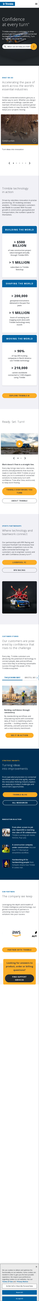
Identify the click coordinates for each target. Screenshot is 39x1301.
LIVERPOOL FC (19, 562)
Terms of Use (7, 1282)
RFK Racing (19, 570)
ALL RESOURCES (20, 803)
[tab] (13, 163)
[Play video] (19, 443)
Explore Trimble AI (19, 395)
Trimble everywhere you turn (19, 491)
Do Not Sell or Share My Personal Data (19, 1286)
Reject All (19, 1292)
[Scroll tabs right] (37, 677)
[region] (19, 139)
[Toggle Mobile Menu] (36, 4)
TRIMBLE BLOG (20, 794)
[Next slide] (29, 163)
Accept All (19, 1299)
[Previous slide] (9, 163)
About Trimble (19, 501)
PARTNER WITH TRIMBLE (20, 950)
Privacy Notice (22, 1282)
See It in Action (19, 735)
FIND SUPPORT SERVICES (19, 978)
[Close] (36, 1266)
